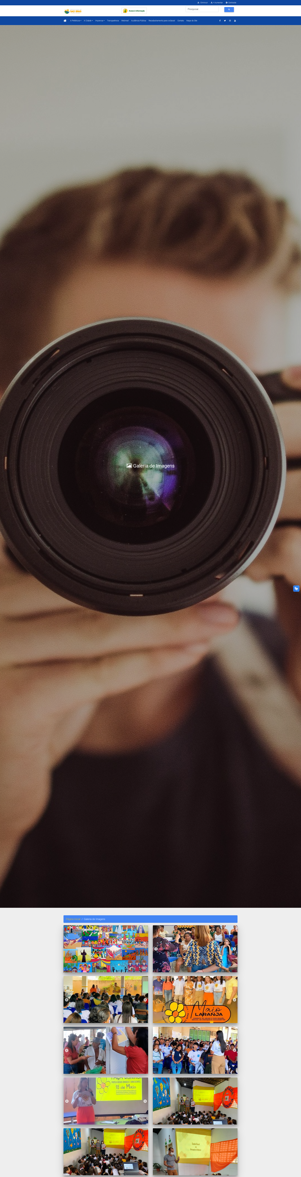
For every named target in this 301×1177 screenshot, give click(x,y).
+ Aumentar (218, 2)
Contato (180, 20)
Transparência (113, 20)
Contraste (232, 2)
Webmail (125, 20)
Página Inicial (73, 919)
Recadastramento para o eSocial (162, 20)
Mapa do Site (191, 20)
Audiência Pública (138, 20)
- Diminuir (204, 2)
